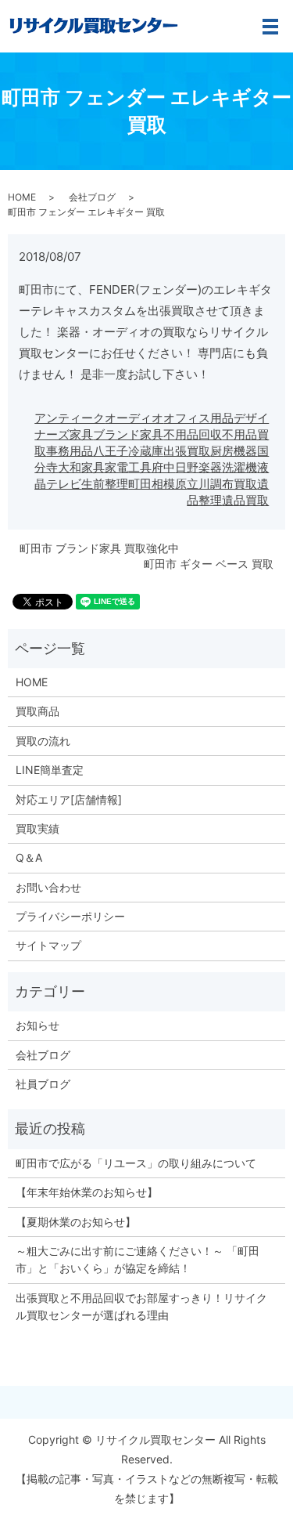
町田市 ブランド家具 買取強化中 (99, 548)
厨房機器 (233, 450)
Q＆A (29, 857)
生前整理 (104, 483)
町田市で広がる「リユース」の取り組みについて (136, 1163)
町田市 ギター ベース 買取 (208, 563)
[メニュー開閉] (270, 26)
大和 (69, 467)
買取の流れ (43, 740)
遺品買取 (245, 500)
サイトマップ (48, 945)
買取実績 (37, 828)
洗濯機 (239, 467)
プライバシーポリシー (70, 916)
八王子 (110, 450)
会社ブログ (92, 197)
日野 (186, 467)
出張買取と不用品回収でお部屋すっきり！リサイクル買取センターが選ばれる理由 (141, 1306)
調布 (222, 483)
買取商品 (37, 711)
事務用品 (69, 450)
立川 (198, 483)
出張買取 (186, 450)
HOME (22, 197)
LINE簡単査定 (50, 769)
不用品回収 (192, 434)
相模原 (169, 483)
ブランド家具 (128, 434)
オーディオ (134, 417)
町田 (140, 483)
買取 (245, 483)
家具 (93, 467)
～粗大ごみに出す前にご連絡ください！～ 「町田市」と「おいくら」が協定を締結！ (137, 1259)
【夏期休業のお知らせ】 (76, 1221)
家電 (116, 467)
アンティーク (69, 417)
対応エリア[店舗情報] (69, 799)
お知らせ (37, 1025)
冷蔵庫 (145, 450)
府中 (163, 467)
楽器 (210, 467)
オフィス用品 (198, 417)
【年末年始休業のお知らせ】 (87, 1192)
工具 (140, 467)
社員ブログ (43, 1083)
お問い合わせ (48, 887)
